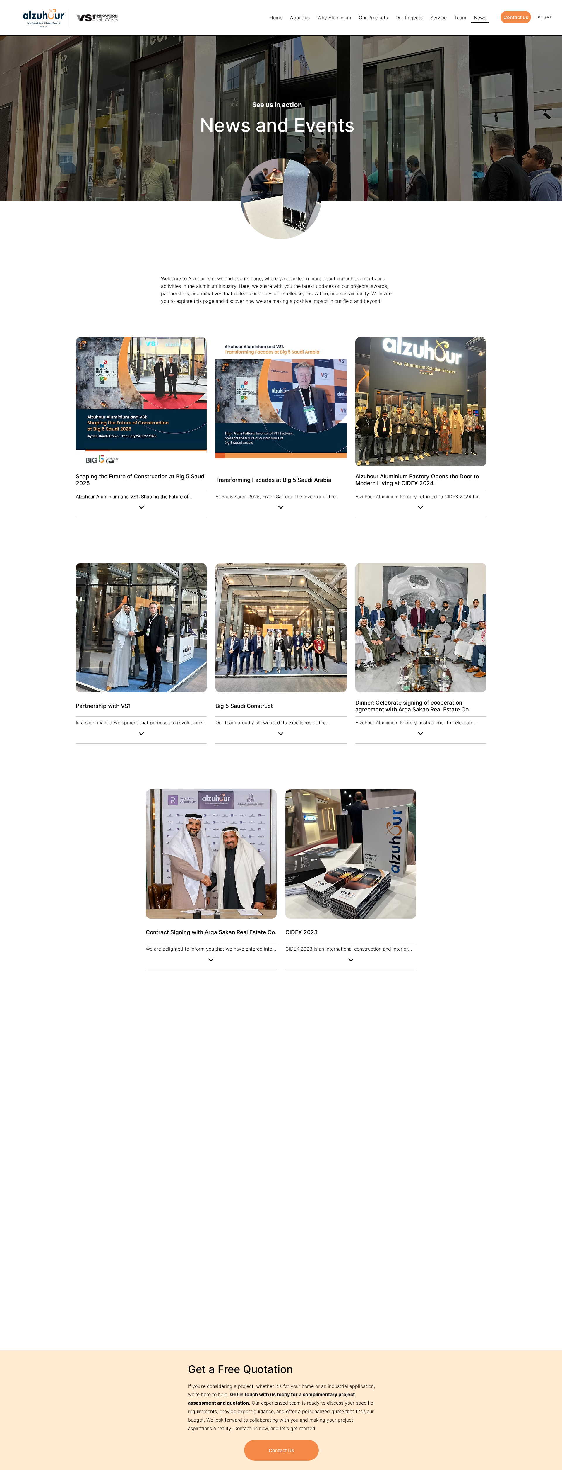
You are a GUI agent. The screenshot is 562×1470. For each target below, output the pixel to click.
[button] (373, 18)
